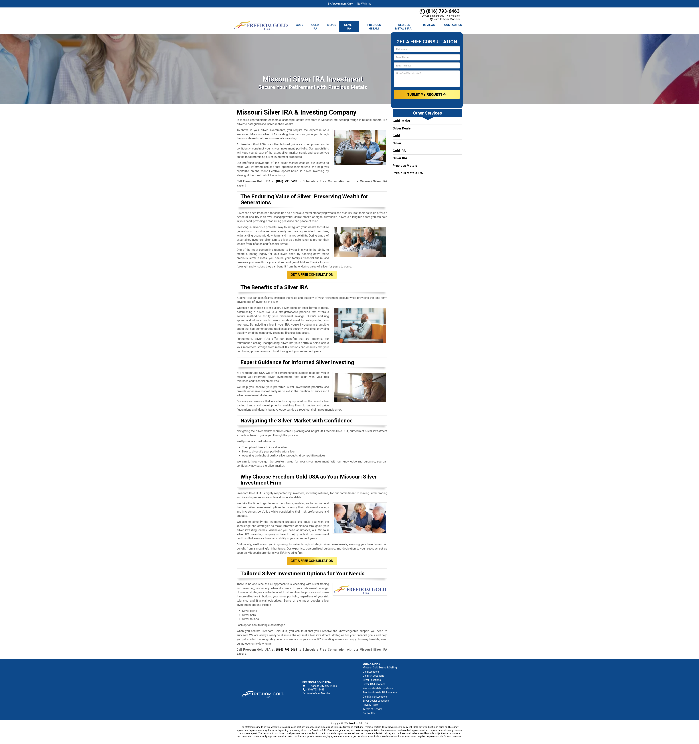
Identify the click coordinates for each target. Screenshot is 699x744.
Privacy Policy (370, 704)
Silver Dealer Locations (376, 700)
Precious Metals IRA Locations (380, 692)
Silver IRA (349, 26)
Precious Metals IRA (403, 26)
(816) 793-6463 (442, 11)
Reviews (429, 25)
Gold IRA (315, 26)
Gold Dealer (401, 121)
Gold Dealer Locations (375, 696)
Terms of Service (372, 709)
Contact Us (453, 25)
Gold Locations (371, 671)
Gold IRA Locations (373, 675)
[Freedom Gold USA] (263, 688)
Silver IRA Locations (374, 684)
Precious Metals (374, 26)
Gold (299, 25)
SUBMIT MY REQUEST (425, 94)
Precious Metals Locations (378, 688)
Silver (331, 25)
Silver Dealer (402, 128)
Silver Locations (372, 679)
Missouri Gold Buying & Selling (380, 667)
